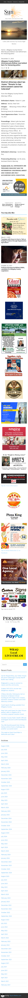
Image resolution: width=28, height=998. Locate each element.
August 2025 (5, 789)
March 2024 (5, 851)
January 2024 (5, 858)
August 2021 (5, 963)
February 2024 (5, 854)
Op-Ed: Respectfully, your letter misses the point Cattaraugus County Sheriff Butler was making (13, 677)
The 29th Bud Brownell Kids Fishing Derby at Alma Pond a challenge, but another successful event (13, 727)
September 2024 (6, 829)
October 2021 (5, 956)
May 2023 (4, 887)
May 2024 (4, 844)
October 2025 (5, 782)
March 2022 (5, 938)
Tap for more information (9, 486)
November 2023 (6, 865)
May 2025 (4, 800)
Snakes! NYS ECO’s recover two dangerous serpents (11, 689)
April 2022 (4, 934)
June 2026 (4, 753)
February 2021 (5, 985)
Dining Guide (21, 1)
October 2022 (5, 912)
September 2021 (6, 959)
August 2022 (5, 920)
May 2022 (4, 930)
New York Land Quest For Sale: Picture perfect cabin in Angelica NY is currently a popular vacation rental (13, 712)
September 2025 (6, 786)
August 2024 (5, 833)
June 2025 (4, 797)
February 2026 (5, 768)
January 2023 (5, 902)
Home (5, 1)
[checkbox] (3, 995)
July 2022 (4, 923)
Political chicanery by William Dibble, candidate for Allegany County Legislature (13, 269)
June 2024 (4, 840)
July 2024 (4, 836)
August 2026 (5, 746)
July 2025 (4, 793)
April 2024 (4, 847)
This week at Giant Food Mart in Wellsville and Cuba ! (11, 733)
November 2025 (6, 778)
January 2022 (5, 945)
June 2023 (4, 883)
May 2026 (4, 757)
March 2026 (5, 764)
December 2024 (6, 818)
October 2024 (5, 826)
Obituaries (9, 1)
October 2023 (5, 869)
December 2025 (6, 775)
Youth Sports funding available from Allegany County (13, 706)
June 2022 (4, 927)
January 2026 (5, 771)
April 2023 (4, 891)
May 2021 (4, 974)
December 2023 (6, 862)
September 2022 (6, 916)
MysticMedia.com (15, 995)
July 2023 (4, 880)
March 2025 (5, 807)
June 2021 (4, 970)
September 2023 (6, 873)
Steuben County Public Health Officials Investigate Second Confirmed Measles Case (14, 719)
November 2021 (6, 952)
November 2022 (6, 909)
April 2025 (4, 804)
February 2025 (5, 811)
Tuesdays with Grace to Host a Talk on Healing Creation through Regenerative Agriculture (13, 240)
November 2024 (6, 822)
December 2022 (6, 905)
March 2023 (5, 894)
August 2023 (5, 876)
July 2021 (4, 967)
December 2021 (6, 949)
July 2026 (4, 750)
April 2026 (4, 760)
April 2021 (4, 978)
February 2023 (5, 898)
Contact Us (15, 1)
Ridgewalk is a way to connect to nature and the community (11, 684)
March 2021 (5, 981)
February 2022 (5, 941)
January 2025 (5, 815)
